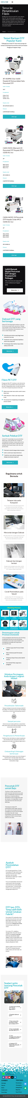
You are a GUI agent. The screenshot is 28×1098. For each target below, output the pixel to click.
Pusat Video (4, 1092)
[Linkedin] (15, 1077)
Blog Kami (18, 1089)
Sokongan (3, 1083)
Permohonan (19, 1082)
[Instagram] (6, 1077)
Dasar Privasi (19, 1092)
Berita (2, 1087)
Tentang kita (19, 1085)
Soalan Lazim (4, 1090)
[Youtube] (9, 1077)
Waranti (3, 1085)
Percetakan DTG (9, 931)
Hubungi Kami (19, 1087)
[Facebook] (3, 1077)
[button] (12, 2)
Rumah (4, 31)
